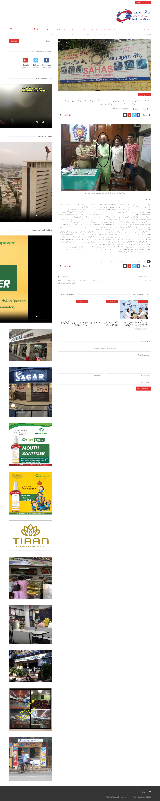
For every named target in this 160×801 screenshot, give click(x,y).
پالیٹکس (95, 29)
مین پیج (145, 792)
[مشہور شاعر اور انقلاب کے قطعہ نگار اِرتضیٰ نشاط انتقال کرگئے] (104, 309)
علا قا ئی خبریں (144, 95)
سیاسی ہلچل (143, 301)
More (36, 29)
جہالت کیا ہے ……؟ (142, 280)
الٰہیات (126, 29)
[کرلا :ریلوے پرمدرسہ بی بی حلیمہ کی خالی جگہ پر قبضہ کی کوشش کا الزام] (74, 309)
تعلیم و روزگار (78, 29)
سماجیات (47, 29)
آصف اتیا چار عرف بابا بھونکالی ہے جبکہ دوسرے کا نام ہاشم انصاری (123, 261)
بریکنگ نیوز (111, 29)
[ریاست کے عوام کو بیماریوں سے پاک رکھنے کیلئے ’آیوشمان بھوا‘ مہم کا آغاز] (134, 309)
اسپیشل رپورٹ (141, 29)
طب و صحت (60, 29)
